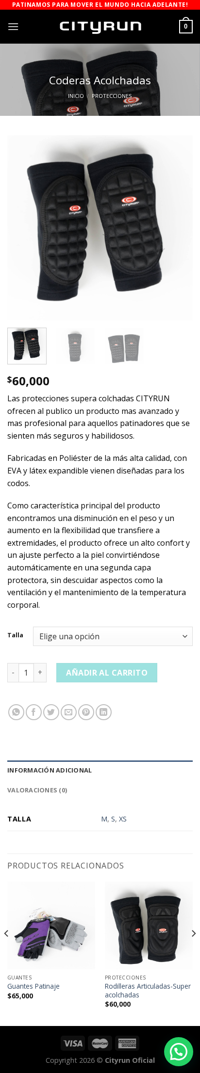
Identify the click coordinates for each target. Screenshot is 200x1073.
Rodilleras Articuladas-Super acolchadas (148, 990)
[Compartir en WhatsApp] (16, 712)
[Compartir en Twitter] (51, 712)
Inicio (76, 95)
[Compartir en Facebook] (34, 712)
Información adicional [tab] (49, 770)
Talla (15, 635)
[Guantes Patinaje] (51, 925)
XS (123, 818)
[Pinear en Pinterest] (86, 712)
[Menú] (13, 26)
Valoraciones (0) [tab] (37, 790)
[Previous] (23, 227)
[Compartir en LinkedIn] (104, 712)
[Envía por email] (69, 712)
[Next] (176, 227)
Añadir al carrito (107, 672)
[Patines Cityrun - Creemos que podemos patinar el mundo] (100, 27)
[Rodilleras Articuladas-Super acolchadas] (149, 925)
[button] (178, 1051)
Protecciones (112, 95)
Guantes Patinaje (33, 986)
